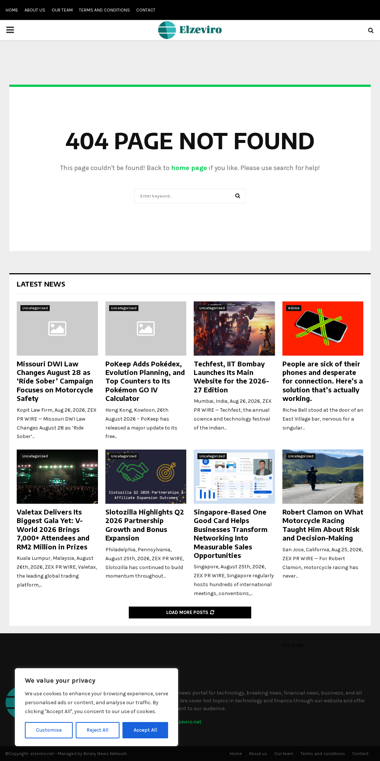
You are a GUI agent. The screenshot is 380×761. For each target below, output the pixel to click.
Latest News (41, 284)
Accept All (145, 730)
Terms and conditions (104, 10)
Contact (145, 10)
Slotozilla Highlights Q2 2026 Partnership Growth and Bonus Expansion (144, 524)
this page (292, 645)
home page (189, 168)
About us (34, 10)
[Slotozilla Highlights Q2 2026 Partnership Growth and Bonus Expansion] (146, 477)
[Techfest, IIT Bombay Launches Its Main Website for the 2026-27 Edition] (234, 328)
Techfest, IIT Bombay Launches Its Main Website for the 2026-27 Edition (231, 376)
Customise (49, 730)
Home (12, 10)
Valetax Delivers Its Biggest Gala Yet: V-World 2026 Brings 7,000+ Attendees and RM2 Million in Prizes (53, 529)
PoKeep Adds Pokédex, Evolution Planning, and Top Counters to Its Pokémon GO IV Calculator (145, 381)
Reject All (97, 730)
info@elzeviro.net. (181, 722)
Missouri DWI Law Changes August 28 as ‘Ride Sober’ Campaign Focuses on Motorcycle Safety (55, 381)
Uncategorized (35, 308)
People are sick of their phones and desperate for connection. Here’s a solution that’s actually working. (322, 381)
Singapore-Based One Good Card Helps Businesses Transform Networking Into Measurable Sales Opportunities (231, 533)
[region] (96, 707)
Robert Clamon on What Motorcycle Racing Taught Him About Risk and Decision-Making (322, 524)
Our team (62, 10)
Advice (293, 308)
